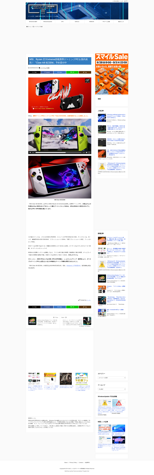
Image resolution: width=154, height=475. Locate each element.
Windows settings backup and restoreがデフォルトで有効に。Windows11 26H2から (116, 116)
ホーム (29, 26)
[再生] (30, 152)
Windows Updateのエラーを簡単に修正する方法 (104, 433)
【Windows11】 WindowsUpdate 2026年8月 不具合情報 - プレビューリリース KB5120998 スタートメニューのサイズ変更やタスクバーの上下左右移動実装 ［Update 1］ (116, 166)
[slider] (58, 152)
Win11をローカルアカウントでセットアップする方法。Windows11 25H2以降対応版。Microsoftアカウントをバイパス (119, 447)
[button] (60, 136)
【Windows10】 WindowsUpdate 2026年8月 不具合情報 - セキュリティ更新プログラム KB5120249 (118, 409)
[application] (59, 136)
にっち (88, 300)
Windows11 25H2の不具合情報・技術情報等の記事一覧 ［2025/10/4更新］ (118, 434)
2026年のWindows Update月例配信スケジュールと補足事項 (104, 446)
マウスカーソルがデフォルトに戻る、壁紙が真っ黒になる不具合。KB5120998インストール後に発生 (116, 239)
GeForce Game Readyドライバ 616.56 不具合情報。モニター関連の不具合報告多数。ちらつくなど (116, 276)
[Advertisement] (77, 40)
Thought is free (86, 471)
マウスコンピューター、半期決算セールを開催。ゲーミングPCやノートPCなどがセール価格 (51, 387)
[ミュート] (86, 152)
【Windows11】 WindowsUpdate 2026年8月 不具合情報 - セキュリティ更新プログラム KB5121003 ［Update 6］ (105, 410)
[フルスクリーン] (89, 152)
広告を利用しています (118, 1)
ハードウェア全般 (38, 26)
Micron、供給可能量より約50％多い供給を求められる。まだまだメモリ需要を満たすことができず (116, 127)
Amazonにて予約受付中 (74, 265)
